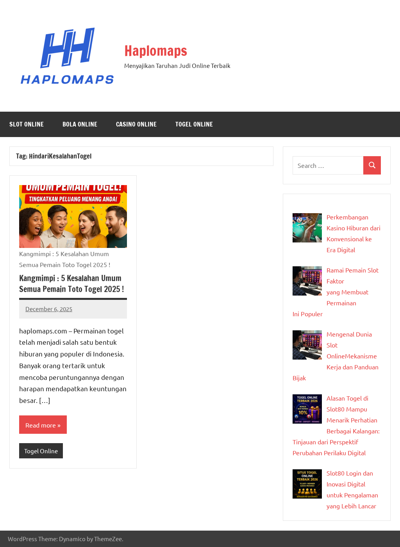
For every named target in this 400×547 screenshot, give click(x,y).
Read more (40, 425)
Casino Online (136, 124)
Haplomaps (155, 51)
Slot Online (26, 124)
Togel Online (194, 124)
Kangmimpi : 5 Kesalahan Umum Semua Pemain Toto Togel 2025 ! (71, 284)
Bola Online (79, 124)
